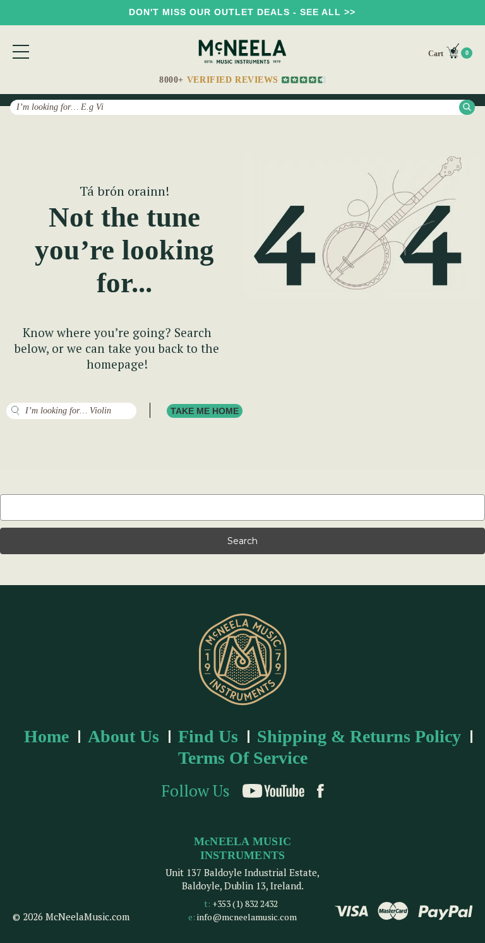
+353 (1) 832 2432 (245, 904)
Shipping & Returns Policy (359, 736)
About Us (123, 736)
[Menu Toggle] (21, 52)
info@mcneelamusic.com (247, 917)
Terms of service (243, 758)
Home (46, 736)
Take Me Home (205, 411)
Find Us (208, 736)
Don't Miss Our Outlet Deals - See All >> (242, 12)
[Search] (467, 107)
